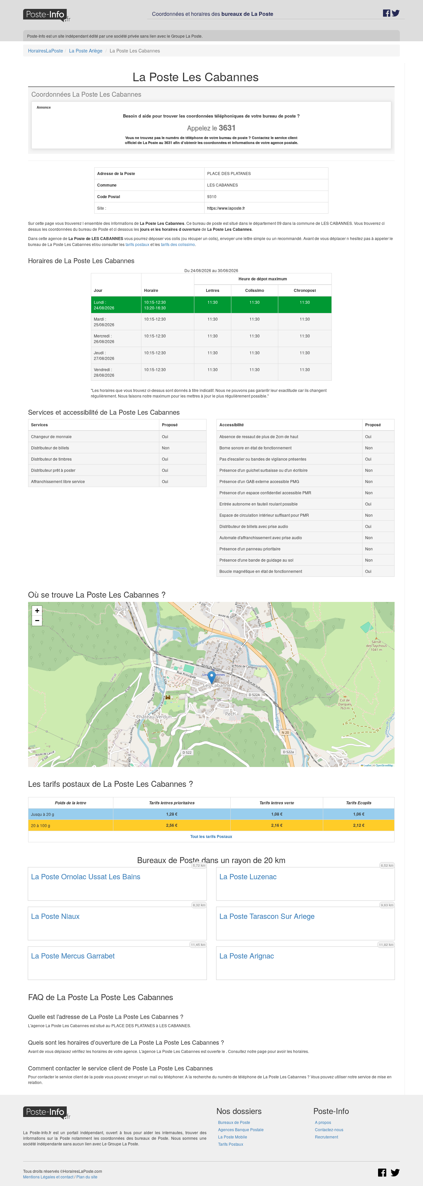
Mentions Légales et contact (48, 1176)
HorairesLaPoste (45, 50)
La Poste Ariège (85, 50)
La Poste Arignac (246, 955)
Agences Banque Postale (241, 1129)
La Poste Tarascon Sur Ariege (267, 916)
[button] (212, 677)
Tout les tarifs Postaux (211, 836)
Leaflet (367, 765)
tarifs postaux (137, 244)
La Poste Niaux (55, 916)
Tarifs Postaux (230, 1144)
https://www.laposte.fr (226, 208)
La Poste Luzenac (248, 876)
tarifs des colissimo (178, 244)
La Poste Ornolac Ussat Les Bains (85, 876)
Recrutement (326, 1136)
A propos (323, 1122)
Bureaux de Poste (234, 1122)
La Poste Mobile (232, 1136)
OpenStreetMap (384, 765)
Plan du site (86, 1176)
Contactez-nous (329, 1129)
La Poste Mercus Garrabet (73, 955)
